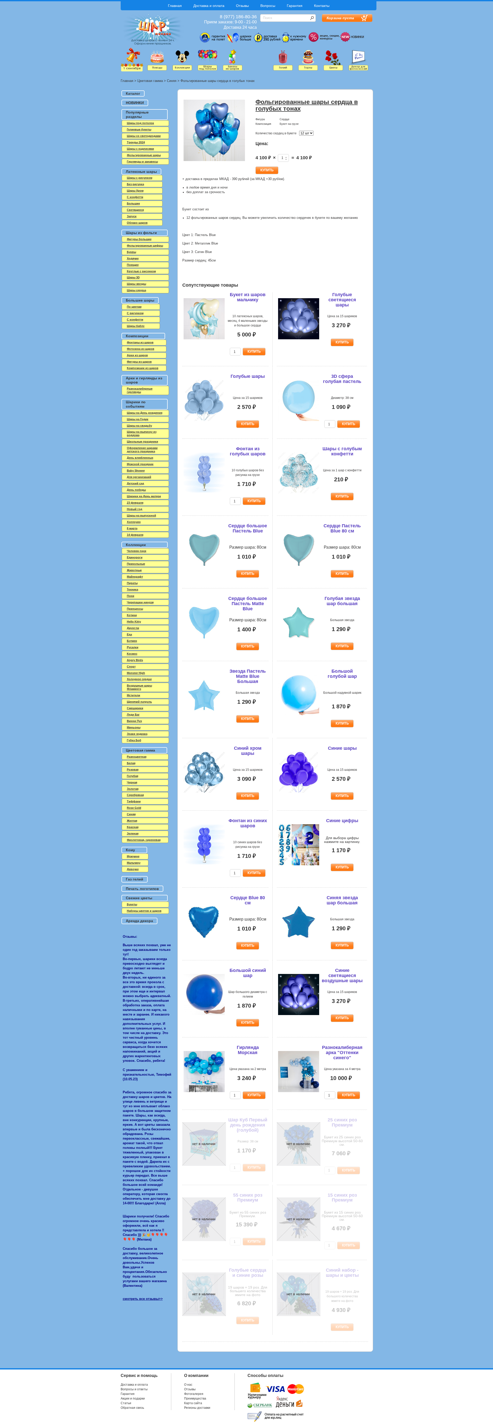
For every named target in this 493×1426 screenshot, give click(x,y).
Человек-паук (136, 550)
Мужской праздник (140, 464)
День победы (136, 489)
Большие (133, 203)
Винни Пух (134, 721)
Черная (132, 782)
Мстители (133, 695)
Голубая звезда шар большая (342, 601)
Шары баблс (136, 325)
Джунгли (133, 628)
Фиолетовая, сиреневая (143, 839)
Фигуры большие (139, 239)
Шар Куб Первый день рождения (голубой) (247, 1125)
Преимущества (195, 1398)
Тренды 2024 (136, 142)
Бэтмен (132, 640)
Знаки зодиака (137, 733)
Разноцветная (136, 756)
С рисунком (135, 313)
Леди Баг (133, 714)
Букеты (132, 904)
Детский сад (135, 483)
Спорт (131, 666)
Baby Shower (136, 470)
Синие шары (342, 748)
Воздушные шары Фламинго (139, 687)
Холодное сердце (139, 679)
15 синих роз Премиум (342, 1198)
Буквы (131, 252)
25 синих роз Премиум (342, 1122)
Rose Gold (134, 807)
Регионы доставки (197, 1408)
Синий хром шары (247, 751)
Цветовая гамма (150, 81)
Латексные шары (141, 172)
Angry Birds (135, 660)
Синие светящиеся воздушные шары (342, 975)
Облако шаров (137, 222)
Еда (129, 634)
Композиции (137, 336)
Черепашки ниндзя (140, 602)
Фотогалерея (193, 1394)
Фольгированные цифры (145, 245)
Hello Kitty (134, 621)
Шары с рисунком (139, 177)
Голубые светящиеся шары (342, 299)
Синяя (171, 81)
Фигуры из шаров (139, 361)
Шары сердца (136, 290)
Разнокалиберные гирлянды (140, 390)
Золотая (132, 788)
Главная (175, 6)
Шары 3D (133, 277)
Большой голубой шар (342, 674)
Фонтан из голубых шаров (248, 451)
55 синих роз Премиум (247, 1198)
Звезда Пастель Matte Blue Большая (248, 676)
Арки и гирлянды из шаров (144, 380)
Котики (132, 615)
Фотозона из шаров (140, 348)
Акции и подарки (133, 1398)
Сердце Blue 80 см (247, 900)
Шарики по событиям (136, 404)
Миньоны (133, 727)
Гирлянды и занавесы (142, 161)
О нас (188, 1384)
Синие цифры (342, 820)
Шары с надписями (140, 148)
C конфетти (135, 197)
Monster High (136, 672)
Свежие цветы (139, 898)
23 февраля (135, 502)
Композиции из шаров (142, 368)
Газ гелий (134, 879)
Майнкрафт (135, 576)
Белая (131, 763)
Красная (132, 827)
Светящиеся (135, 209)
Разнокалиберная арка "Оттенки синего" (342, 1052)
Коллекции (136, 545)
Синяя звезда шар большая (342, 900)
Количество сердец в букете (276, 133)
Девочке (133, 869)
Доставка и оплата (208, 6)
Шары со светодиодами (144, 135)
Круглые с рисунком (141, 271)
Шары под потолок (140, 123)
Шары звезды (136, 283)
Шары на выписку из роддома (141, 433)
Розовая (132, 769)
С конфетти (135, 319)
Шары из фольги (141, 233)
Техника (132, 589)
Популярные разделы (137, 114)
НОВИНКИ (135, 103)
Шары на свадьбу (139, 425)
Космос (132, 653)
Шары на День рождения (144, 412)
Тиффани (134, 801)
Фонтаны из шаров (140, 342)
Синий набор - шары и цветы (342, 1273)
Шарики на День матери (144, 496)
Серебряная (135, 794)
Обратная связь (132, 1408)
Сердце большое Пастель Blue (247, 528)
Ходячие (133, 258)
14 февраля (135, 534)
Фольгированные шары (144, 155)
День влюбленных (140, 457)
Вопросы (267, 6)
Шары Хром (135, 190)
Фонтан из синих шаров (248, 823)
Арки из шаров (137, 355)
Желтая (132, 820)
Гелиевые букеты (139, 129)
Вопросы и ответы (134, 1389)
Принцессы (135, 608)
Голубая (132, 775)
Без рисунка (135, 184)
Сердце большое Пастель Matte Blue (247, 603)
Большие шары (140, 300)
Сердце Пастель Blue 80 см (342, 528)
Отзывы (242, 6)
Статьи (126, 1403)
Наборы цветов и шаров (144, 910)
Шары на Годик (137, 419)
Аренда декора (139, 921)
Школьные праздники (142, 441)
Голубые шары (248, 376)
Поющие (133, 264)
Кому (130, 850)
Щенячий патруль (139, 701)
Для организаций (139, 477)
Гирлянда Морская (248, 1050)
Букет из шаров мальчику (248, 297)
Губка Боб (134, 740)
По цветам (134, 306)
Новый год (134, 509)
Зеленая (132, 833)
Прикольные (136, 563)
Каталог (133, 93)
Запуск (132, 216)
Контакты (321, 6)
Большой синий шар (248, 973)
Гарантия (294, 6)
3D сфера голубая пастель (342, 379)
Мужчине (133, 856)
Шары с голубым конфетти (342, 451)
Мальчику (133, 862)
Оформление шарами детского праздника (142, 449)
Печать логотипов (142, 889)
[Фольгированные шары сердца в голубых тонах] (214, 131)
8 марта (132, 528)
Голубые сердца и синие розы (247, 1273)
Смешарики (135, 708)
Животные (134, 570)
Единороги (135, 557)
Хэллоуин (134, 521)
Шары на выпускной (141, 515)
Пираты (132, 583)
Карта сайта (193, 1403)
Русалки (132, 647)
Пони (130, 595)
